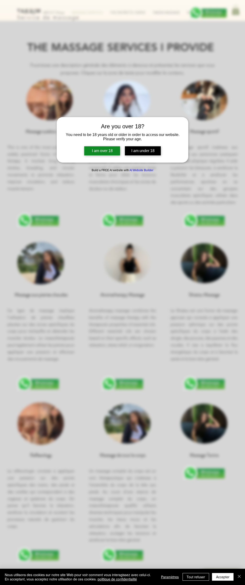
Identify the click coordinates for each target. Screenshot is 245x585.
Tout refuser (196, 576)
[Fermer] (239, 577)
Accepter (222, 576)
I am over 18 (102, 151)
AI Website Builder (141, 170)
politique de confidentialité (117, 579)
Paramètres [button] (170, 576)
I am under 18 (143, 151)
